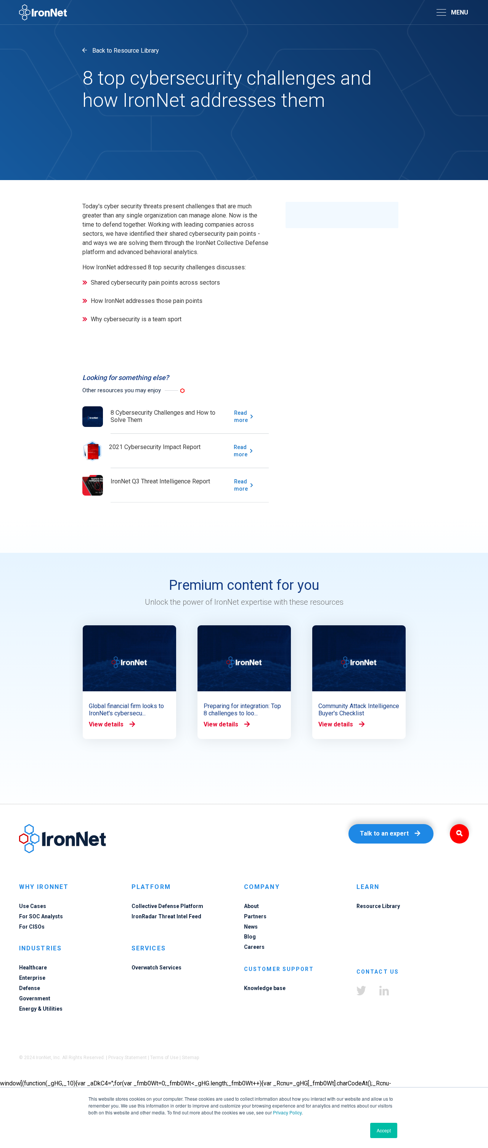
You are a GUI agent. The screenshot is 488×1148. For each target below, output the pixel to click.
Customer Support (279, 969)
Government (34, 998)
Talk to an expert (384, 833)
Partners (255, 916)
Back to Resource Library (125, 50)
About (251, 906)
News (251, 927)
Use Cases (32, 906)
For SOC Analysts (41, 916)
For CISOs (32, 927)
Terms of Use (164, 1057)
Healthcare (33, 967)
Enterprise (32, 978)
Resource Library (378, 906)
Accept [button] (384, 1130)
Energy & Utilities (41, 1009)
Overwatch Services (156, 967)
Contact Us (377, 972)
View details (106, 724)
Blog (250, 937)
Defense (29, 988)
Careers (254, 947)
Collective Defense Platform (167, 906)
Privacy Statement (127, 1057)
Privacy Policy (287, 1112)
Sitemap (190, 1057)
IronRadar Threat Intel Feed (166, 916)
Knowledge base (265, 988)
